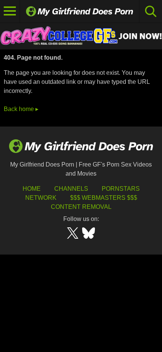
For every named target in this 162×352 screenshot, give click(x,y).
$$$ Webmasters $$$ (103, 198)
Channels (71, 188)
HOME (32, 188)
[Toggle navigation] (10, 11)
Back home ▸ (21, 109)
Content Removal (81, 207)
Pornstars (121, 188)
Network (41, 198)
